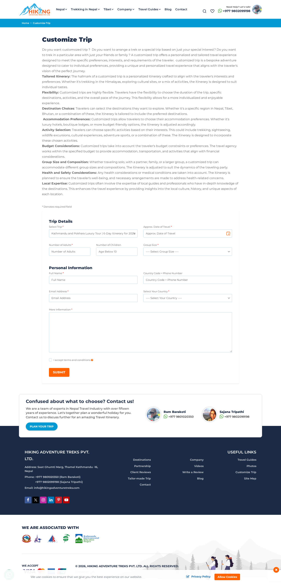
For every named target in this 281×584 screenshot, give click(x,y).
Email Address (58, 291)
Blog (168, 9)
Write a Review (193, 472)
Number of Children (108, 244)
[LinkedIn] (51, 500)
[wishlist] (212, 9)
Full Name (55, 273)
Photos (251, 466)
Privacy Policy (200, 576)
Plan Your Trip (42, 426)
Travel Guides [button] (148, 9)
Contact (181, 9)
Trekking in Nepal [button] (84, 9)
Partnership (142, 466)
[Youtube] (66, 500)
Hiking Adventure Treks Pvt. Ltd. (115, 566)
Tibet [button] (107, 9)
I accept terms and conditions (72, 359)
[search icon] (204, 12)
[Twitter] (35, 500)
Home (25, 23)
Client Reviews (140, 472)
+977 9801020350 (181, 416)
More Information (60, 309)
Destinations (142, 459)
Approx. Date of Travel (156, 226)
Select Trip (55, 226)
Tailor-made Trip (139, 478)
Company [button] (124, 9)
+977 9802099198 (236, 11)
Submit (59, 372)
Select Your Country (155, 291)
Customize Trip (246, 472)
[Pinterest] (58, 500)
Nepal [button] (60, 9)
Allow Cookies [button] (227, 577)
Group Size (150, 244)
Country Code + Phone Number (162, 273)
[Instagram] (43, 500)
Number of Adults (60, 244)
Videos (199, 466)
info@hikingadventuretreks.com (57, 488)
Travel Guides (247, 459)
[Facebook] (28, 500)
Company (197, 459)
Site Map (250, 478)
